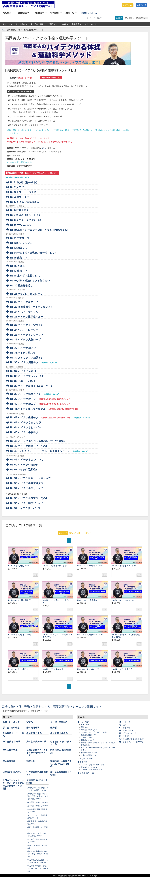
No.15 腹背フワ (18, 257)
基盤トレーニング (11, 722)
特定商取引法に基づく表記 (134, 739)
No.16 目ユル (17, 265)
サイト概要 (85, 724)
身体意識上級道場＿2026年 (37, 802)
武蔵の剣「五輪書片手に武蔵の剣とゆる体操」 (60, 764)
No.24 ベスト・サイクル (24, 311)
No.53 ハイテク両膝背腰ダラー (28, 483)
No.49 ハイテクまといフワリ (27, 459)
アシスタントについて (89, 767)
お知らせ (6, 24)
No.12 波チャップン (21, 242)
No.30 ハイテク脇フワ (23, 347)
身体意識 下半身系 (11, 741)
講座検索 (119, 18)
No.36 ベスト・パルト (23, 380)
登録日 (61, 533)
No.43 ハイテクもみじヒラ (25, 422)
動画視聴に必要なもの (89, 730)
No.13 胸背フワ (18, 247)
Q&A (64, 24)
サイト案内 (20, 24)
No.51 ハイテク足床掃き (24, 469)
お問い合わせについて (89, 753)
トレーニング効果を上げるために (93, 765)
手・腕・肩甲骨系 (11, 727)
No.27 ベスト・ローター (24, 329)
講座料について (86, 737)
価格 (87, 533)
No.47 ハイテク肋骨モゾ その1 (28, 445)
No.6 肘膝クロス (19, 210)
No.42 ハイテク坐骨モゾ (24, 417)
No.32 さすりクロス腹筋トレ (26, 357)
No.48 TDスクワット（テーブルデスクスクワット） (40, 450)
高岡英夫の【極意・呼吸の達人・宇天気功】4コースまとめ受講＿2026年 (37, 796)
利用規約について (87, 740)
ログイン (140, 5)
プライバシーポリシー (132, 733)
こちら (43, 148)
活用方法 (53, 24)
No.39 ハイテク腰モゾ (23, 398)
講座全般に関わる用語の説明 (91, 769)
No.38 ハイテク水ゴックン (25, 393)
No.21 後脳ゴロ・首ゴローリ (26, 293)
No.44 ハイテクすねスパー (25, 427)
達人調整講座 (9, 761)
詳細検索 (128, 18)
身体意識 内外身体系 (36, 741)
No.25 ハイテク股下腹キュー (26, 316)
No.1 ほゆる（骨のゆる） (24, 182)
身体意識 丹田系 (34, 733)
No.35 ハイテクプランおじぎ (27, 376)
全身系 (53, 727)
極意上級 (30, 761)
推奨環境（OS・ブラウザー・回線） (94, 732)
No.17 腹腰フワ (18, 270)
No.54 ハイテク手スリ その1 (27, 488)
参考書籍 (75, 24)
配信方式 (84, 727)
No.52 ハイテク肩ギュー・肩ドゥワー (31, 478)
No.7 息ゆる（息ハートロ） (25, 215)
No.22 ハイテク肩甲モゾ (24, 301)
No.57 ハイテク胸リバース (25, 508)
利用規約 (126, 736)
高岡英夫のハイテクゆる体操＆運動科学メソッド (37, 752)
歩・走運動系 (32, 727)
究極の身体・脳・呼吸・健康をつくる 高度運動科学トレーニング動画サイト (52, 706)
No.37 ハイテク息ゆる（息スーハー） (31, 385)
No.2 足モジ (17, 187)
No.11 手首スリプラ (21, 238)
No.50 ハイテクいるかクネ (25, 464)
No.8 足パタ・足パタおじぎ (26, 219)
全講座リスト (87, 12)
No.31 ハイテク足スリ (23, 352)
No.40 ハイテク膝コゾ (23, 403)
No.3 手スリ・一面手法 (23, 192)
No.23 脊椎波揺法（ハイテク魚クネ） (31, 306)
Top (3, 30)
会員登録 (126, 5)
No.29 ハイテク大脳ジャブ (25, 339)
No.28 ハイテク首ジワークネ (26, 334)
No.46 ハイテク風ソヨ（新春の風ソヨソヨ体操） (38, 440)
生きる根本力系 (10, 750)
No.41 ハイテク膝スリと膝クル (28, 408)
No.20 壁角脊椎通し (21, 285)
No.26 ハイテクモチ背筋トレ (26, 324)
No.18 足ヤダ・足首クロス (25, 275)
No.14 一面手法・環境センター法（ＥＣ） (33, 252)
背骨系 (29, 722)
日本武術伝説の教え (12, 772)
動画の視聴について (88, 735)
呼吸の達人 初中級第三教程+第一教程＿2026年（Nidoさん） (37, 853)
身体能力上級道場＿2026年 (37, 806)
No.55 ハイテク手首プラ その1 (28, 498)
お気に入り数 (74, 533)
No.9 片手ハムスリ (21, 224)
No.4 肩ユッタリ (19, 197)
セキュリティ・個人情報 (133, 742)
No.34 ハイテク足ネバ (23, 371)
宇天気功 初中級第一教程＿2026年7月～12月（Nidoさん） (37, 868)
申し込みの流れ (37, 24)
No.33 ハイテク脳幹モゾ (24, 362)
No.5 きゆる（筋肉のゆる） (26, 201)
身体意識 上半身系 (59, 733)
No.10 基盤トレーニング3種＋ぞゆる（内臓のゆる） (39, 229)
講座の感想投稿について (90, 755)
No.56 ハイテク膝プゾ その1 (27, 503)
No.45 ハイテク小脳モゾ (24, 432)
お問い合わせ (90, 24)
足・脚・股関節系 (58, 722)
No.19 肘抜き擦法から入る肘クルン (30, 280)
